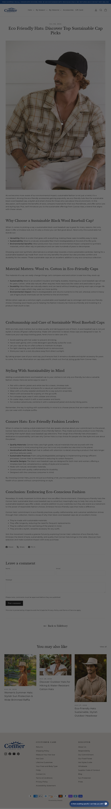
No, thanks (34, 424)
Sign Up (34, 416)
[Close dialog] (95, 376)
